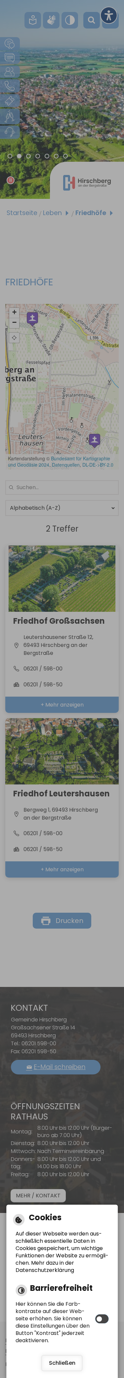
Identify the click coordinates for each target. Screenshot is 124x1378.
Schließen (62, 1363)
